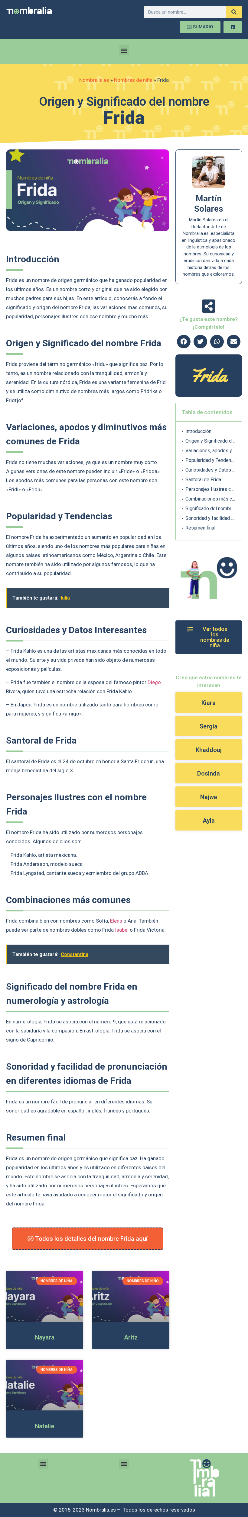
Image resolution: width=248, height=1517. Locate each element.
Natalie (44, 1426)
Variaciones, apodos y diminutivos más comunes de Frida (210, 450)
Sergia (208, 726)
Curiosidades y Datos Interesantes (210, 470)
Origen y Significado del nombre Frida (210, 441)
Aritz (131, 1337)
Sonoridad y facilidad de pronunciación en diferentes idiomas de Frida (210, 518)
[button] (124, 50)
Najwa (208, 797)
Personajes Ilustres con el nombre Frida (210, 489)
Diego (154, 682)
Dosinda (208, 773)
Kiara (208, 702)
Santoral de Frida (203, 479)
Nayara (44, 1337)
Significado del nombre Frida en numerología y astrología (210, 508)
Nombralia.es (94, 80)
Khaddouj (209, 750)
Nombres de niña (133, 80)
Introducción (198, 431)
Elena (116, 921)
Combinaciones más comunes (210, 499)
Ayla (209, 820)
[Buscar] (234, 12)
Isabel (122, 930)
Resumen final (200, 528)
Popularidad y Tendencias (210, 460)
